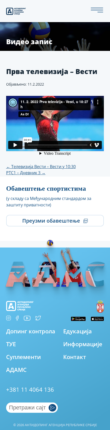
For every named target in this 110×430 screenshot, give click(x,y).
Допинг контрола (30, 331)
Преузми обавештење (51, 221)
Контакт (74, 357)
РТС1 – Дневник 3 (26, 173)
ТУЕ (11, 344)
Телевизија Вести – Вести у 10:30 (41, 166)
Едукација (77, 331)
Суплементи (23, 357)
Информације (82, 344)
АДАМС (16, 370)
